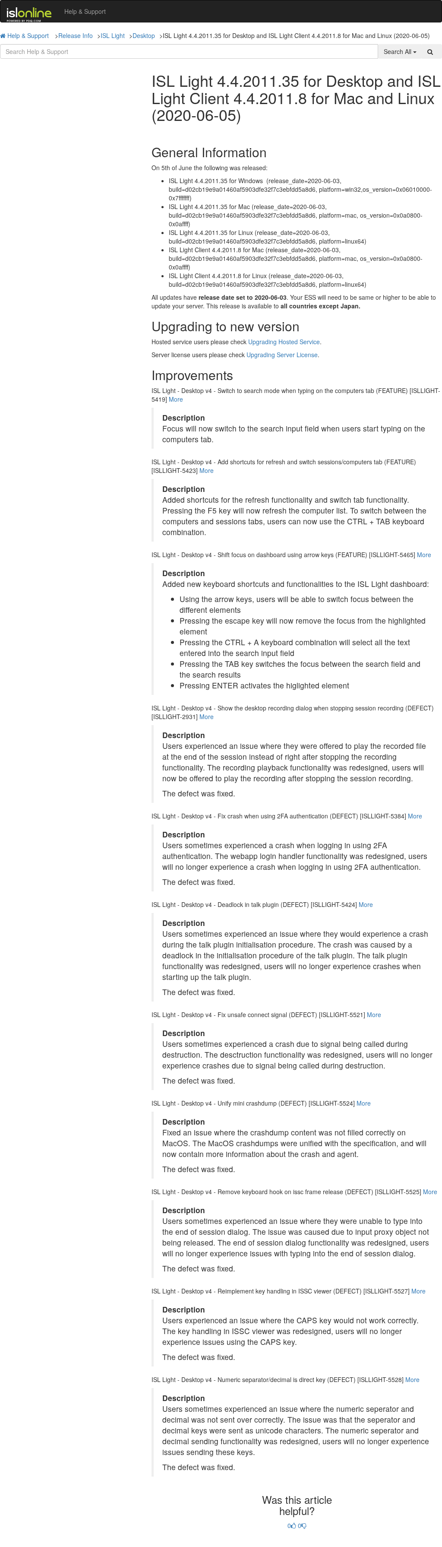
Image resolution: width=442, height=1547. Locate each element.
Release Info (75, 35)
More (176, 399)
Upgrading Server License (282, 354)
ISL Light (113, 35)
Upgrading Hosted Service (284, 341)
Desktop (144, 35)
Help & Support (85, 11)
